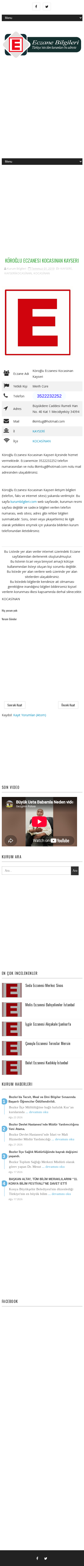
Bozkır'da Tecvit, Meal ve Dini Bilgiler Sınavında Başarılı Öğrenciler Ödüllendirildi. (42, 1099)
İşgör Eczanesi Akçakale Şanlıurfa (48, 1024)
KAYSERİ (66, 268)
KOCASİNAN (42, 273)
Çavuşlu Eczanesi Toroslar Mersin (47, 1043)
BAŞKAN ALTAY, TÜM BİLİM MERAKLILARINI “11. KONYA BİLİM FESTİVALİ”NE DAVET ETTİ (43, 1181)
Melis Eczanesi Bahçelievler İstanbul (50, 1004)
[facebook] (36, 6)
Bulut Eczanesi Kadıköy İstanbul (46, 1062)
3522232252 (49, 396)
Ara (75, 870)
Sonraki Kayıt (14, 705)
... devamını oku (37, 1112)
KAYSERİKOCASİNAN (18, 273)
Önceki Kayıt (68, 705)
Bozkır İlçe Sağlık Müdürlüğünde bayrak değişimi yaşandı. (43, 1154)
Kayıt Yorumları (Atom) (29, 715)
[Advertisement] (42, 111)
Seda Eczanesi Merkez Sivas (44, 985)
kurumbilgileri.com (24, 501)
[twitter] (47, 6)
